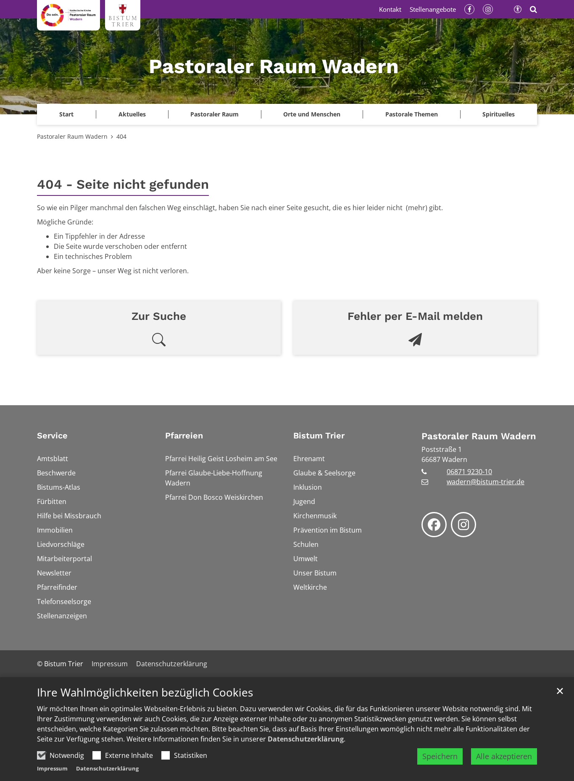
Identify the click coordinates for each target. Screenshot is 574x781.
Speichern (440, 756)
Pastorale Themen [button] (411, 114)
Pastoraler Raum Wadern (72, 136)
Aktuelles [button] (132, 114)
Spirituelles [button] (498, 114)
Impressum (52, 768)
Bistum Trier (319, 435)
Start (66, 114)
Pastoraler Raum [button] (214, 114)
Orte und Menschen (311, 114)
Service (52, 435)
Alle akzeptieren (504, 756)
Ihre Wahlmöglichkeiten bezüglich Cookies (145, 692)
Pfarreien (184, 435)
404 (121, 136)
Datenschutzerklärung (306, 739)
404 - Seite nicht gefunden (123, 184)
